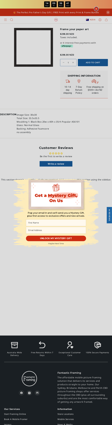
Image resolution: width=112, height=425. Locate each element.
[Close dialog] (96, 9)
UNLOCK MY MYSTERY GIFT (56, 238)
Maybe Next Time (56, 243)
